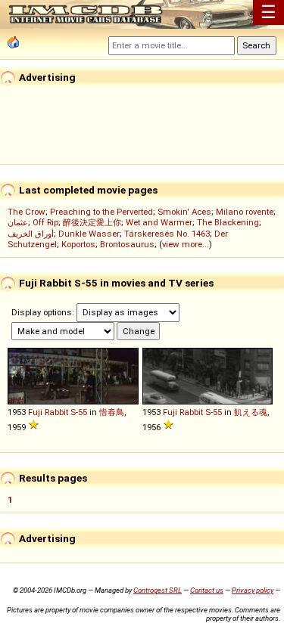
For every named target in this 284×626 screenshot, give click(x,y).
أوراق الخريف (31, 233)
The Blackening (228, 222)
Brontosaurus (127, 244)
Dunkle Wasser (89, 233)
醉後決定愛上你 (92, 222)
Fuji (35, 412)
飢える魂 (250, 412)
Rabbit (56, 412)
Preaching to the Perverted (101, 211)
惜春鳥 (111, 412)
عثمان (18, 222)
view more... (185, 244)
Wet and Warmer (159, 222)
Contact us (206, 590)
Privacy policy (252, 590)
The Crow (26, 211)
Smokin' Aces (184, 211)
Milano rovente (244, 211)
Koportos (78, 244)
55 (82, 412)
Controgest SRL (157, 590)
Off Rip (45, 222)
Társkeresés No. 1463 (167, 233)
